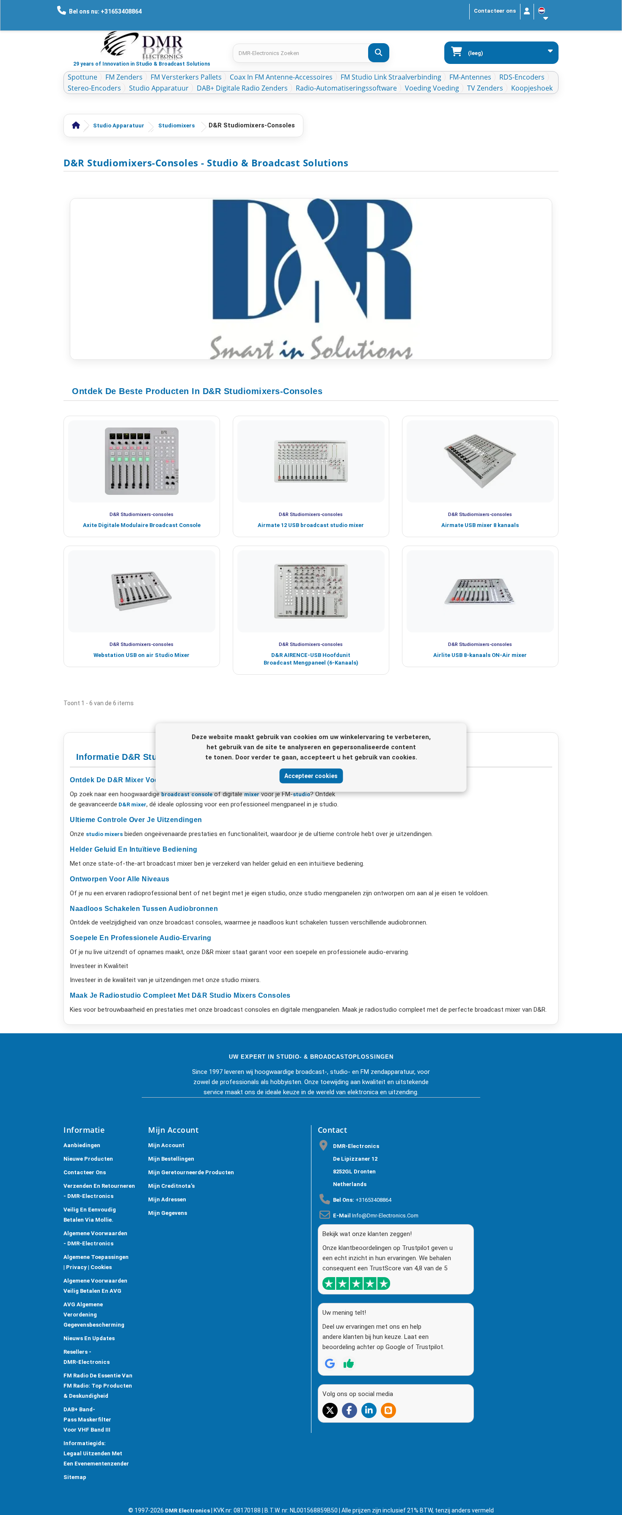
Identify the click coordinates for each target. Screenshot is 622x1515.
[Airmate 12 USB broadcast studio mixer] (311, 461)
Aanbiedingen (81, 1145)
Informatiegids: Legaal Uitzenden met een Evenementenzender (96, 1453)
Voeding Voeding (432, 88)
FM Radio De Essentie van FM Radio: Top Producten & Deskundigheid (97, 1385)
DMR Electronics (188, 1510)
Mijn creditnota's (171, 1186)
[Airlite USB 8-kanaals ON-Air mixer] (480, 591)
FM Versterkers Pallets (186, 77)
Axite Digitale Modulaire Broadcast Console (142, 525)
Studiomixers (176, 125)
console (201, 794)
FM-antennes (470, 77)
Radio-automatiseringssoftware (346, 88)
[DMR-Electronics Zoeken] (378, 52)
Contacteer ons (495, 11)
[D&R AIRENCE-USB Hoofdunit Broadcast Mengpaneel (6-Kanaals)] (311, 591)
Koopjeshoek (532, 88)
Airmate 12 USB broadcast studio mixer (311, 525)
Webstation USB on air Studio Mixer (142, 655)
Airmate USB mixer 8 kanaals (480, 525)
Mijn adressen (167, 1199)
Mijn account (166, 1145)
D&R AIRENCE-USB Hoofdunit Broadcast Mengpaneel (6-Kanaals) (311, 659)
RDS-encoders (522, 77)
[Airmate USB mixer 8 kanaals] (480, 461)
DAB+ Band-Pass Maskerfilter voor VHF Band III (87, 1419)
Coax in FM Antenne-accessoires (281, 77)
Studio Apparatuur (159, 88)
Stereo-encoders (94, 88)
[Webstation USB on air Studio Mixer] (141, 591)
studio (301, 794)
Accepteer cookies (311, 775)
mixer (251, 794)
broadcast (175, 794)
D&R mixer (131, 804)
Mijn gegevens (167, 1213)
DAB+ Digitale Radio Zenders (242, 88)
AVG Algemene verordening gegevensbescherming (93, 1314)
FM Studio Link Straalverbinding (391, 77)
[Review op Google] (330, 1363)
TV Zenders (485, 88)
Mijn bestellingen (171, 1159)
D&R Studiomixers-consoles (141, 514)
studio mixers (104, 834)
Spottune (82, 77)
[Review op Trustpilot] (348, 1363)
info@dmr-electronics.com (385, 1215)
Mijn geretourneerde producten (191, 1172)
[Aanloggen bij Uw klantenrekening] (527, 11)
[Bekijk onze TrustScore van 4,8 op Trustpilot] (356, 1283)
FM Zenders (124, 77)
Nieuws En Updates (89, 1338)
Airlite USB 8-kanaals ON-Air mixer (480, 655)
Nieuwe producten (88, 1159)
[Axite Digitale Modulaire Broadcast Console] (141, 461)
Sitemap (74, 1477)
